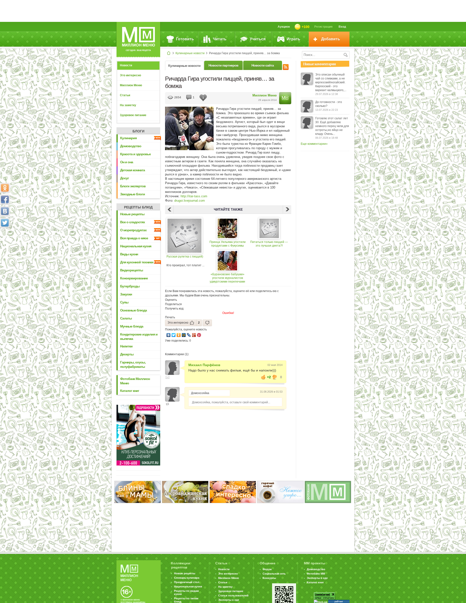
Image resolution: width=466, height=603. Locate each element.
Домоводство (130, 146)
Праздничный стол (186, 582)
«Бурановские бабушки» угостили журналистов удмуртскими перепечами (227, 278)
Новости (126, 65)
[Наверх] (5, 244)
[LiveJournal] (188, 335)
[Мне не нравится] (275, 377)
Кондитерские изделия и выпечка (139, 336)
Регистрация (323, 26)
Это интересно (130, 75)
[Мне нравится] (263, 377)
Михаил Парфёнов (204, 365)
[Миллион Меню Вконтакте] (5, 211)
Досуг (124, 178)
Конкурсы (269, 578)
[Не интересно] (207, 322)
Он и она (126, 162)
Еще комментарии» (314, 144)
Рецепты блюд (138, 207)
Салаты (126, 318)
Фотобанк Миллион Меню (135, 381)
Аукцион (284, 26)
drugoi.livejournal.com (189, 200)
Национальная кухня (135, 246)
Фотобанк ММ (316, 573)
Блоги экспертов (133, 186)
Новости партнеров (223, 65)
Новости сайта (262, 65)
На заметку (128, 105)
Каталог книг (129, 391)
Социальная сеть (274, 573)
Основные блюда (133, 310)
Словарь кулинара (186, 577)
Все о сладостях (132, 222)
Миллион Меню (131, 85)
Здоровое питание (133, 115)
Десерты (126, 354)
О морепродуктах (133, 230)
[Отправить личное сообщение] (167, 377)
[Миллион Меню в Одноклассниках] (5, 188)
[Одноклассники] (178, 335)
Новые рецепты (132, 214)
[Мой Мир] (183, 335)
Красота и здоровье (135, 154)
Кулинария (128, 138)
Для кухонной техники (136, 262)
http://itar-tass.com (194, 196)
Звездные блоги (132, 194)
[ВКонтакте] (168, 335)
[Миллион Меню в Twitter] (5, 223)
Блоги (138, 131)
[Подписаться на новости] (286, 66)
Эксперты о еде (228, 599)
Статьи (125, 95)
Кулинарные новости (190, 53)
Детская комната (132, 170)
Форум (267, 569)
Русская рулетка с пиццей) (184, 256)
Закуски (126, 294)
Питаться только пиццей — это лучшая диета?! (269, 243)
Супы (124, 302)
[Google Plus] (194, 335)
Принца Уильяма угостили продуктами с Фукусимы (227, 243)
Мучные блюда (131, 326)
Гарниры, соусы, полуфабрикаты (133, 364)
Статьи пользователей (233, 595)
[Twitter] (173, 335)
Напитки (126, 346)
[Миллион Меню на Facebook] (5, 199)
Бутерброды (130, 286)
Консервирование (134, 278)
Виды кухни (129, 254)
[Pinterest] (199, 335)
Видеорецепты (131, 270)
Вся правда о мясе (134, 238)
